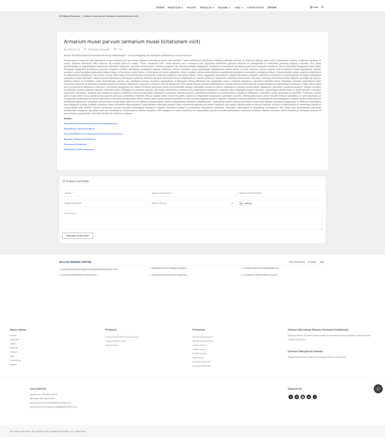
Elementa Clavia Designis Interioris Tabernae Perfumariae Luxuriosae (170, 268)
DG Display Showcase (69, 16)
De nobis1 (312, 262)
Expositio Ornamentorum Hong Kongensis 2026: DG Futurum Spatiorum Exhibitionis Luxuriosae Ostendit (170, 274)
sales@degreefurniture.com (59, 403)
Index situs (80, 431)
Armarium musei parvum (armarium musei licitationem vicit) (110, 16)
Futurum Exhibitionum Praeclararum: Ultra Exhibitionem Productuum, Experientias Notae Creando (80, 274)
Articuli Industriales (297, 262)
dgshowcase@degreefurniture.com (62, 407)
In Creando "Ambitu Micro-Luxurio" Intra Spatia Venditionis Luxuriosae (261, 274)
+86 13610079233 (49, 394)
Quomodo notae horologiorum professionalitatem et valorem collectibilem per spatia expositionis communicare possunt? (90, 269)
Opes (322, 262)
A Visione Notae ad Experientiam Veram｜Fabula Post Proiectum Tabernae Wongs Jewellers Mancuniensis (261, 268)
